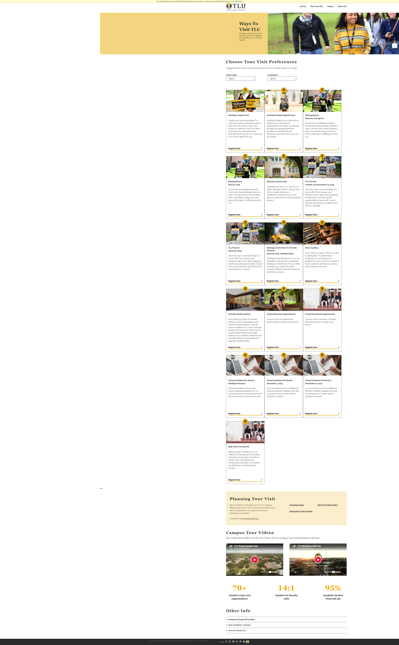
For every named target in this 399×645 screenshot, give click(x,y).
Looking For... (273, 75)
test (101, 488)
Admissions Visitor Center (301, 511)
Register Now (234, 148)
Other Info (342, 6)
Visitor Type (231, 75)
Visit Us (302, 6)
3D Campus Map (296, 505)
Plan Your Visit (316, 6)
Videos (330, 6)
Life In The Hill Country (327, 505)
